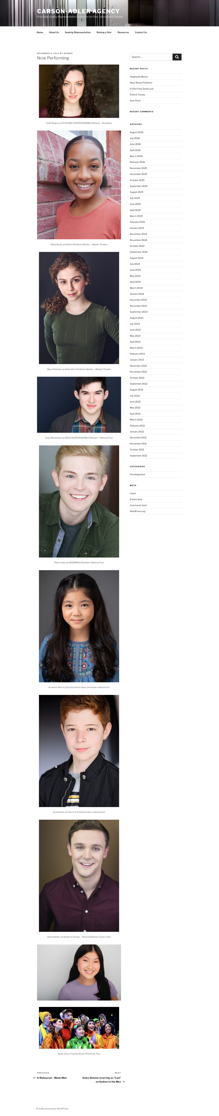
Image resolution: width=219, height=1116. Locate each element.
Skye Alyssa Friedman (141, 82)
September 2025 (138, 186)
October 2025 (137, 180)
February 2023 (137, 353)
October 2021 (137, 449)
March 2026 (136, 156)
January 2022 (137, 431)
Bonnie (68, 53)
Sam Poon (135, 100)
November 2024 (138, 240)
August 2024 (136, 258)
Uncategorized (137, 474)
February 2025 (137, 222)
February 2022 (137, 425)
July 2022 (135, 395)
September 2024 (138, 251)
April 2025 (135, 210)
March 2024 (136, 288)
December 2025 (138, 168)
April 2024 (135, 281)
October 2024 (137, 246)
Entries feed (136, 499)
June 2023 (135, 329)
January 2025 (137, 228)
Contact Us (141, 32)
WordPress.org (137, 511)
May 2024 (135, 276)
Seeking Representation (78, 32)
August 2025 (136, 192)
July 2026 (135, 138)
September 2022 (138, 383)
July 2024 (135, 264)
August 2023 (136, 317)
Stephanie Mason (139, 76)
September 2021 (138, 455)
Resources (123, 32)
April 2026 (135, 150)
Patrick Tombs (137, 94)
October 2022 (137, 377)
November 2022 (138, 371)
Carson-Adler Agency (78, 11)
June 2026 (135, 144)
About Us (54, 32)
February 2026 (137, 162)
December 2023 (138, 299)
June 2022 (135, 401)
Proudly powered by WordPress (52, 1108)
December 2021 (138, 437)
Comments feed (138, 505)
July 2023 (135, 323)
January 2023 (137, 359)
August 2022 (136, 389)
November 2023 (138, 305)
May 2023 (135, 335)
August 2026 (136, 132)
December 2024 (138, 234)
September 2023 (138, 311)
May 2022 (135, 407)
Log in (133, 493)
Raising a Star (104, 32)
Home (40, 32)
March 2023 (136, 347)
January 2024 (137, 293)
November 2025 (138, 174)
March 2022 (136, 419)
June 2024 (135, 269)
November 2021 (138, 443)
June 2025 (135, 204)
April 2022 (135, 413)
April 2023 (135, 341)
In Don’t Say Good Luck (142, 88)
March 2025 (136, 216)
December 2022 (138, 365)
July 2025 (135, 198)
